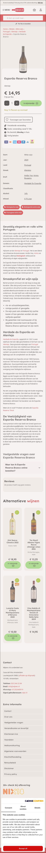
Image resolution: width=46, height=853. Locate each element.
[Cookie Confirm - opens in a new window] (34, 801)
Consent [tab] (8, 808)
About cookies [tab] (23, 807)
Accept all (23, 848)
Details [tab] (37, 808)
